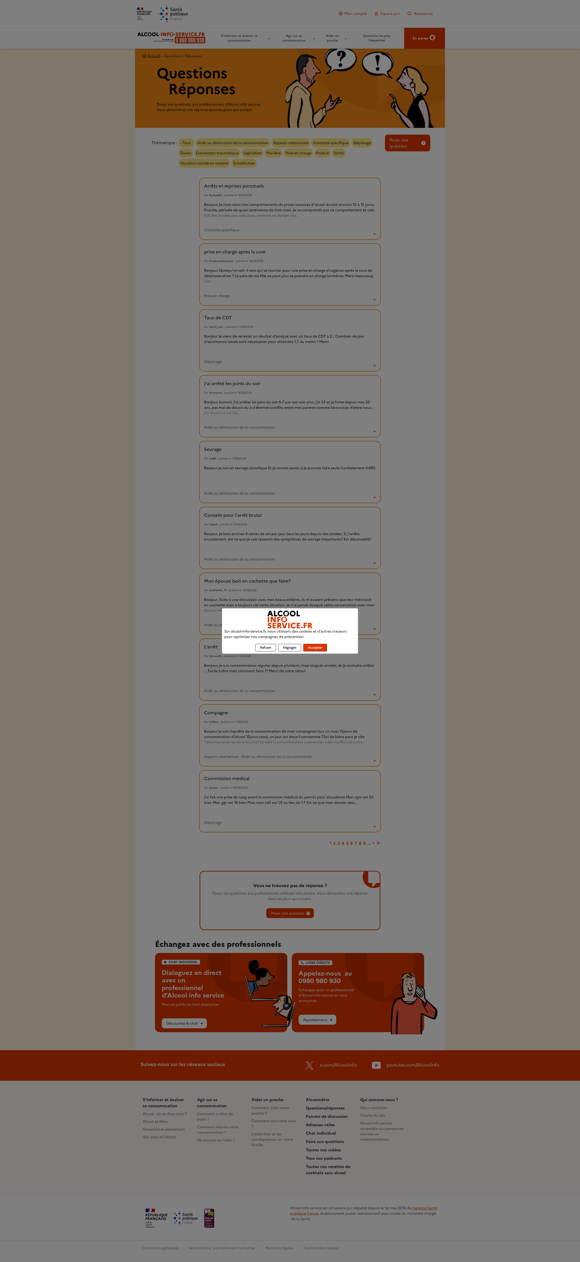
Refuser (265, 647)
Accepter (315, 647)
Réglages (289, 647)
